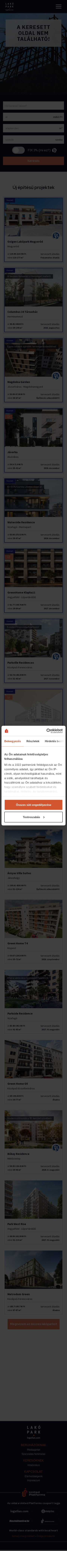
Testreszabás (31, 816)
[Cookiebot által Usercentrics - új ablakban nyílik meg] (47, 730)
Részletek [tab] (32, 741)
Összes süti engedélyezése (33, 804)
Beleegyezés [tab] (12, 741)
